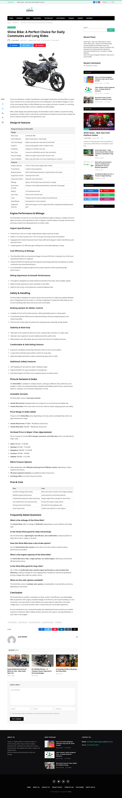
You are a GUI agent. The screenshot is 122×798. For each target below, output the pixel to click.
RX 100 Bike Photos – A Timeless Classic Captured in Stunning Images (42, 671)
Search (86, 27)
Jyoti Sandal (15, 40)
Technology (48, 18)
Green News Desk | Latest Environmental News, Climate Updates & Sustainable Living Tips (104, 152)
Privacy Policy (57, 787)
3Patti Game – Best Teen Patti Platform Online (30, 2)
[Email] (2, 122)
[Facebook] (2, 104)
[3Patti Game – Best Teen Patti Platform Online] (99, 121)
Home (11, 18)
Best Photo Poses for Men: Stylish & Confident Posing (103, 98)
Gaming (80, 18)
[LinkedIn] (2, 113)
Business (20, 18)
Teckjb (69, 791)
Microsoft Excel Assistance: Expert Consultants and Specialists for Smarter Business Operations (103, 164)
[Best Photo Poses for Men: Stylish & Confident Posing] (88, 100)
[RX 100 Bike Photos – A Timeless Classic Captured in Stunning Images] (42, 661)
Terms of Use (69, 787)
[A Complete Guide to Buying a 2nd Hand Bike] (67, 661)
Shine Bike (58, 622)
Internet (89, 18)
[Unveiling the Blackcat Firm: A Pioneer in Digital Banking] (88, 176)
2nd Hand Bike (12, 622)
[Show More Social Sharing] (48, 45)
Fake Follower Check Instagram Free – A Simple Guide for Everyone (105, 89)
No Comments (46, 40)
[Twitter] (2, 108)
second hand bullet (47, 622)
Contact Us (46, 787)
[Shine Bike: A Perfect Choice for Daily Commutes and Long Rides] (42, 72)
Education (37, 18)
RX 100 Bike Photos (34, 622)
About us (36, 787)
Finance (71, 18)
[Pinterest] (2, 117)
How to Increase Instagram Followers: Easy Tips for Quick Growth (104, 79)
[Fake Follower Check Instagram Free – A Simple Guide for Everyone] (88, 89)
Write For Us (90, 787)
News (28, 18)
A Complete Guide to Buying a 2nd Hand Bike (66, 670)
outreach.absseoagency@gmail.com (100, 742)
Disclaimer (80, 787)
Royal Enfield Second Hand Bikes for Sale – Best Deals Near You (16, 671)
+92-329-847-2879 (93, 745)
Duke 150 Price (23, 622)
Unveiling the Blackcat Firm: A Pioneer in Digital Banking (104, 175)
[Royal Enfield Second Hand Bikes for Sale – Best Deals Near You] (18, 661)
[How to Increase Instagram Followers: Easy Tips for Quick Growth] (88, 79)
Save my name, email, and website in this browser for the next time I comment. (36, 713)
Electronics (61, 18)
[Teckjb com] (29, 10)
